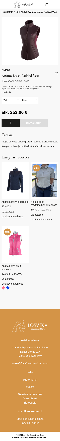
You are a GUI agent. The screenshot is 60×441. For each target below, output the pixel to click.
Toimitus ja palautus (30, 394)
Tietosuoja (30, 402)
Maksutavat (30, 398)
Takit (17, 12)
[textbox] (10, 100)
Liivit (24, 12)
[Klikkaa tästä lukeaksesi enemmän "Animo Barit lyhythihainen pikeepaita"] (44, 180)
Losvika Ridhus (30, 423)
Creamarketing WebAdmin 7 (35, 437)
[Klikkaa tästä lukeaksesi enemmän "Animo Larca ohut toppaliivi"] (15, 244)
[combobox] (11, 100)
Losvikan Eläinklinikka (30, 418)
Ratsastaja (7, 12)
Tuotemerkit (30, 379)
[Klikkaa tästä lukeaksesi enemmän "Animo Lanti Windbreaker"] (15, 180)
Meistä (30, 386)
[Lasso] (30, 41)
